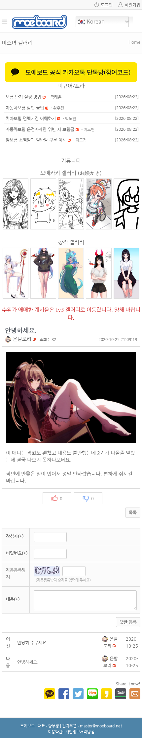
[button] (9, 339)
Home (134, 41)
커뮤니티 (71, 161)
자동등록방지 (16, 573)
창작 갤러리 (71, 242)
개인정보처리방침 (79, 731)
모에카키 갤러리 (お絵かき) (71, 173)
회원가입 (132, 4)
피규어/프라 (71, 86)
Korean (95, 21)
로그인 (107, 4)
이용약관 (55, 731)
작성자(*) (15, 536)
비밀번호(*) (17, 553)
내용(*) (13, 599)
